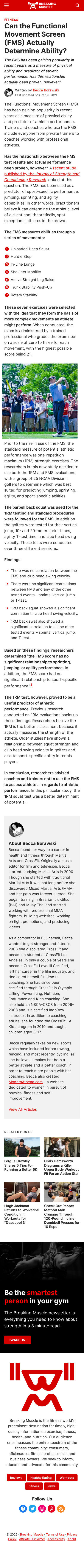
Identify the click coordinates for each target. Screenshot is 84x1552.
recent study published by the (41, 174)
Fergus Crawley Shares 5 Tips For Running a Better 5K (20, 1165)
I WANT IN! (17, 1340)
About (72, 1539)
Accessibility (56, 1539)
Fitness (11, 19)
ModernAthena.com (26, 1082)
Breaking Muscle (31, 1534)
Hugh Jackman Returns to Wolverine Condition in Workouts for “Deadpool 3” (21, 1214)
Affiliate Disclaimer (32, 1539)
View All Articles (23, 1109)
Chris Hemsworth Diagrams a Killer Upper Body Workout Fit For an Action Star (61, 1167)
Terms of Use (55, 1534)
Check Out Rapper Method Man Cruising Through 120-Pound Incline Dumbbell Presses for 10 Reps (61, 1216)
